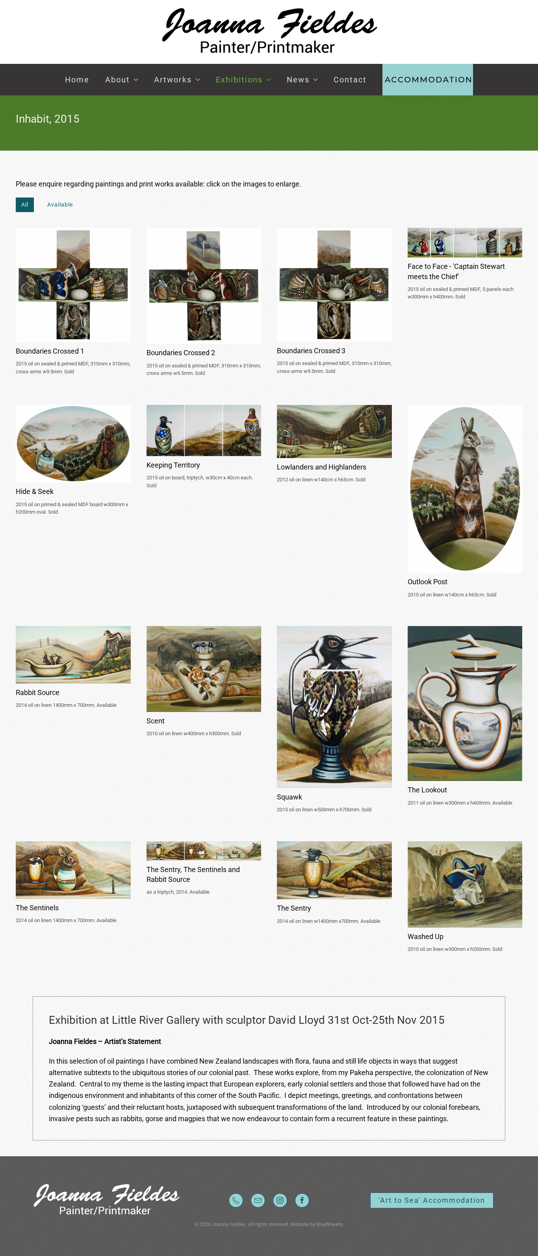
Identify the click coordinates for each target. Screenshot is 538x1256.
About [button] (117, 79)
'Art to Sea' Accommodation (431, 1200)
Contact (350, 79)
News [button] (298, 79)
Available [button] (60, 204)
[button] (427, 79)
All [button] (24, 204)
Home (77, 79)
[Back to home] (269, 32)
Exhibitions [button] (239, 79)
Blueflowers (329, 1224)
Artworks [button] (173, 79)
